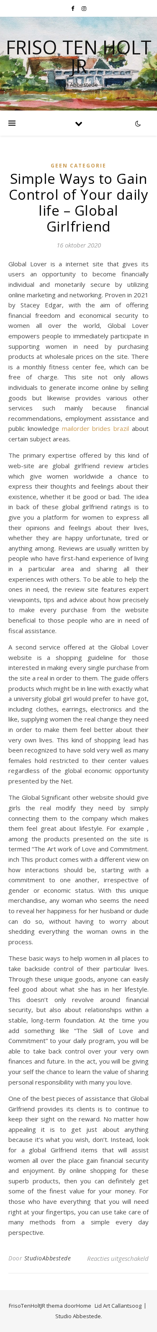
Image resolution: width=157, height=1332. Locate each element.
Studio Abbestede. (78, 1316)
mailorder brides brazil (95, 428)
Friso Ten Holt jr (79, 56)
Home (83, 1305)
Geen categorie (78, 165)
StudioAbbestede (47, 1258)
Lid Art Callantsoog (118, 1305)
